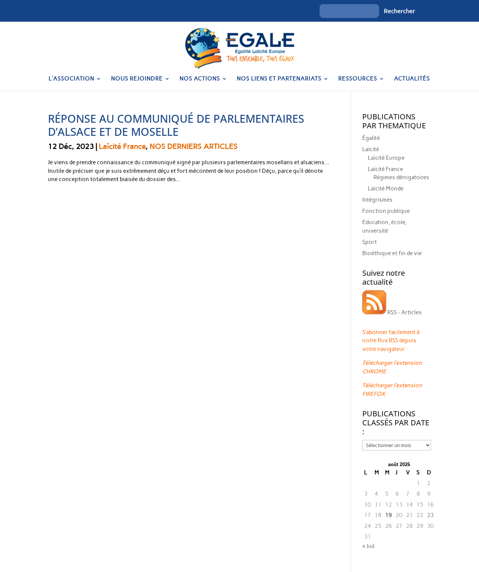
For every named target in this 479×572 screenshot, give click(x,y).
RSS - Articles (404, 312)
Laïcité (370, 149)
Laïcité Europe (386, 158)
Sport (369, 242)
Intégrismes (377, 199)
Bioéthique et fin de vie (392, 253)
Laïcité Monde (385, 188)
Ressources (357, 79)
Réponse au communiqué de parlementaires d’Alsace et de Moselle (176, 125)
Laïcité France (122, 146)
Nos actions (200, 79)
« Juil (368, 546)
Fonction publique (386, 211)
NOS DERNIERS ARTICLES (194, 146)
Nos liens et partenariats (279, 79)
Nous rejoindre (137, 79)
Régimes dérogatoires (401, 177)
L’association (71, 79)
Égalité (371, 138)
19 (388, 515)
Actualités (412, 79)
